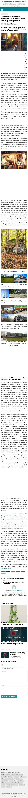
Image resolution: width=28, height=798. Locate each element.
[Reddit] (13, 571)
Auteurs (23, 794)
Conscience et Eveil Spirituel (14, 1)
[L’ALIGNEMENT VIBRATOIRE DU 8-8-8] (14, 614)
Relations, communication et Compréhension (12, 782)
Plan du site (14, 796)
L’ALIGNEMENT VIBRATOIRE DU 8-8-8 (12, 624)
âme (3, 787)
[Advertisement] (14, 184)
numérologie (20, 778)
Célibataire (23, 776)
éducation (9, 787)
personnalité (5, 780)
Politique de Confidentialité (8, 794)
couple (17, 776)
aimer (3, 772)
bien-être (4, 776)
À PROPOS (18, 794)
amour (9, 772)
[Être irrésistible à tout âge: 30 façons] (14, 634)
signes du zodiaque (13, 784)
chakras (11, 776)
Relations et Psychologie (15, 641)
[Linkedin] (18, 571)
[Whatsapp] (3, 573)
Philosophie (4, 641)
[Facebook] (3, 571)
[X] (8, 571)
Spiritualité (4, 622)
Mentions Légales (22, 793)
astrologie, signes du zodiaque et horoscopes (12, 774)
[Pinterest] (23, 571)
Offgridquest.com (6, 568)
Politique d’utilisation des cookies (9, 793)
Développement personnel (8, 778)
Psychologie (21, 780)
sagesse (4, 784)
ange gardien (16, 772)
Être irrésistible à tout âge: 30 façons (12, 644)
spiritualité (22, 784)
